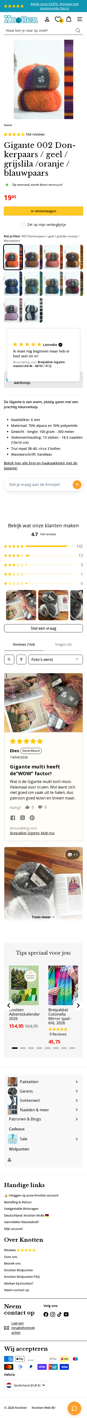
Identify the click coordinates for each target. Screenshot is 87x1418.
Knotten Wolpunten (18, 1270)
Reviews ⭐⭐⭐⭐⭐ (20, 1250)
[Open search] (9, 659)
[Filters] (21, 659)
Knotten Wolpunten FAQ (22, 1276)
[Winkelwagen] (68, 19)
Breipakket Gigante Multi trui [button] (32, 833)
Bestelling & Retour (18, 1202)
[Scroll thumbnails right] (77, 605)
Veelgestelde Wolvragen (21, 1208)
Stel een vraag (43, 628)
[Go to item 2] (53, 605)
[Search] (78, 30)
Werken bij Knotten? (18, 1283)
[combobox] (43, 30)
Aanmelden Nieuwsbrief (21, 1222)
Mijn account (13, 1228)
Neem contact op (16, 1290)
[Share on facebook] (13, 818)
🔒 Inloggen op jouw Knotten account (31, 1195)
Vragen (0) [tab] (63, 644)
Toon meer (41, 917)
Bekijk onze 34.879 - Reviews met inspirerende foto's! (55, 6)
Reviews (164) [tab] (24, 644)
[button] (15, 134)
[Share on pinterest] (32, 818)
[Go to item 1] (21, 605)
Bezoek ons (12, 1263)
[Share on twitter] (22, 818)
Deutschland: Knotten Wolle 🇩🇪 (26, 1215)
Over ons (10, 1257)
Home (8, 125)
